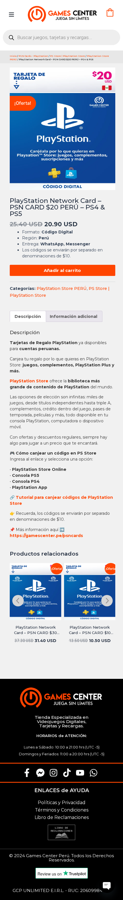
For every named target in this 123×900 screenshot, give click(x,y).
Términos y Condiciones (61, 810)
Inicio (13, 56)
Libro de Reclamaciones (62, 817)
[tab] (28, 316)
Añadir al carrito (62, 270)
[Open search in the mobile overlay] (61, 37)
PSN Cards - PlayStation (33, 56)
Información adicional (73, 316)
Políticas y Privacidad (62, 802)
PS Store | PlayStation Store (67, 56)
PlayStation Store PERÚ (62, 288)
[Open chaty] (107, 885)
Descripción (28, 316)
